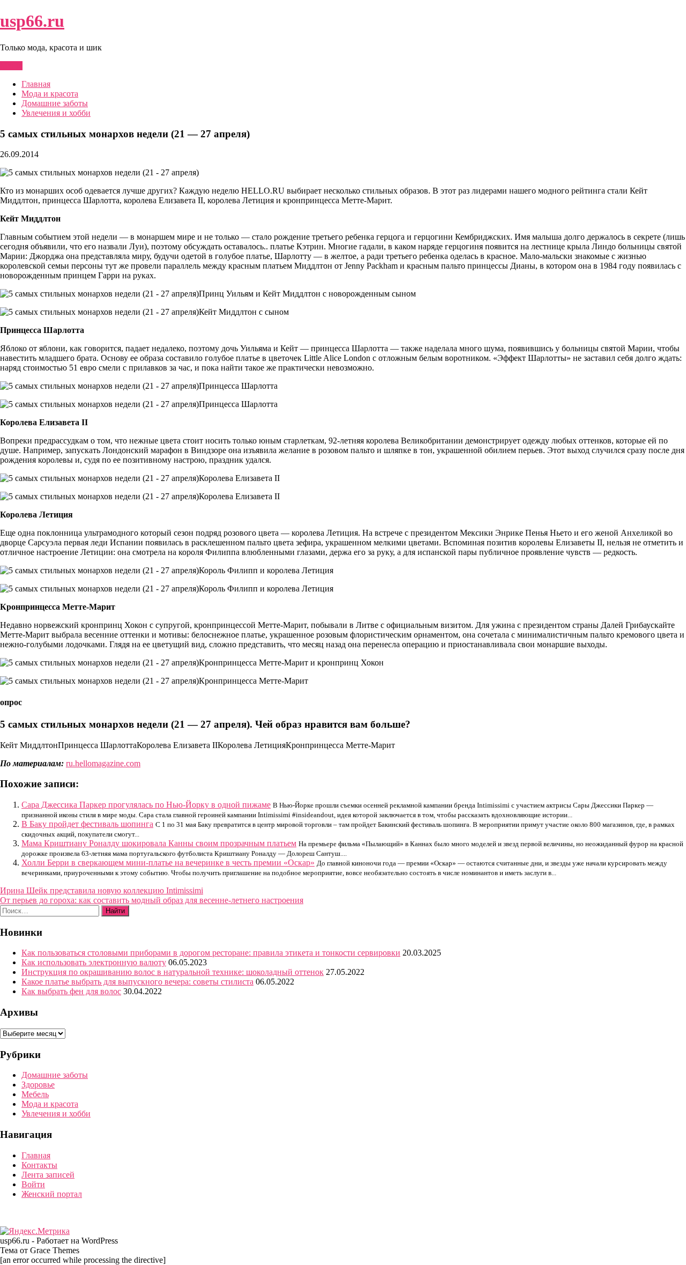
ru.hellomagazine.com (103, 763)
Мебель (35, 1094)
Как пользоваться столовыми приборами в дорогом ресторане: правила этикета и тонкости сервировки (210, 952)
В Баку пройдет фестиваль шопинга (87, 823)
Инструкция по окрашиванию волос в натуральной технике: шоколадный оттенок (172, 972)
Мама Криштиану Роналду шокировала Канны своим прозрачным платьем (158, 843)
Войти (33, 1184)
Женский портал (51, 1194)
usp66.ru (32, 21)
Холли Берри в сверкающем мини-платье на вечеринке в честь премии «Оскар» (168, 862)
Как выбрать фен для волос (71, 991)
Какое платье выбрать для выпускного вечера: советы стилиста (137, 981)
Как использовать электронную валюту (93, 962)
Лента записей (47, 1174)
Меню (11, 65)
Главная (35, 83)
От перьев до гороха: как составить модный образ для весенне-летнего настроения (151, 900)
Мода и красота (49, 93)
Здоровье (38, 1084)
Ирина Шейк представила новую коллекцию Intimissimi (101, 890)
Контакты (39, 1165)
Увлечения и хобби (56, 112)
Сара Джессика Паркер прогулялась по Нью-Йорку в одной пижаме (146, 804)
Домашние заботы (54, 103)
